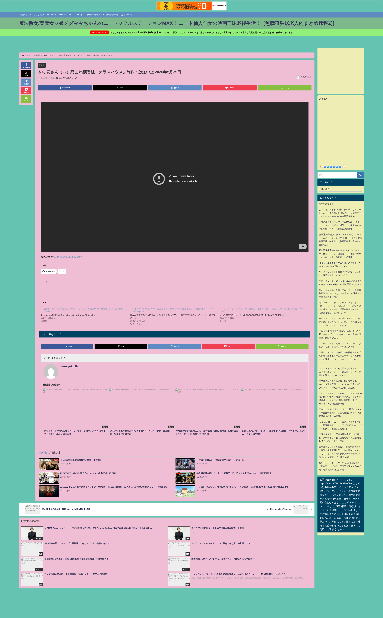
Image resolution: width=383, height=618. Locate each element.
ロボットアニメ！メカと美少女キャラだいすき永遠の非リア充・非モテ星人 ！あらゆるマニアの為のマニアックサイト (340, 321)
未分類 (42, 65)
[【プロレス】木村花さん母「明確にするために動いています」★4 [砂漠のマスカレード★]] (264, 315)
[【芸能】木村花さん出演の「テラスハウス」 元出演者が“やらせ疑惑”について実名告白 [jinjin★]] (85, 315)
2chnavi (323, 98)
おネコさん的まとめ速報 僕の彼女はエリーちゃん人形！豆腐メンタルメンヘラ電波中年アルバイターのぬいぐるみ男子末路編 (340, 212)
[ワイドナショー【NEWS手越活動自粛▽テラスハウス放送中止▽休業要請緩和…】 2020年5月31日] (174, 316)
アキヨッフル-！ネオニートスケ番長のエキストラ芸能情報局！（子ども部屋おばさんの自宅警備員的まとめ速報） (340, 412)
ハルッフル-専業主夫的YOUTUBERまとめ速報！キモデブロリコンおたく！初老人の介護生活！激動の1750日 (340, 334)
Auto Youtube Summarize (68, 257)
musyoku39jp (306, 77)
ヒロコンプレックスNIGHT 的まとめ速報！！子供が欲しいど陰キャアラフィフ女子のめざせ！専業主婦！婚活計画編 (340, 466)
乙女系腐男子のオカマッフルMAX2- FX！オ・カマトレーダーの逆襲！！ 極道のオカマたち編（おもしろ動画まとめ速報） (340, 225)
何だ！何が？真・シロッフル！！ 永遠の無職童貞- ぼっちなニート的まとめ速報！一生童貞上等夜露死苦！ (340, 293)
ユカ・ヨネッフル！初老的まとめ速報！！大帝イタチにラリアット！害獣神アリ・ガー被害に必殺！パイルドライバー (340, 371)
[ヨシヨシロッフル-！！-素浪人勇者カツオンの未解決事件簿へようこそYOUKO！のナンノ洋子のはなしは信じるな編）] (340, 425)
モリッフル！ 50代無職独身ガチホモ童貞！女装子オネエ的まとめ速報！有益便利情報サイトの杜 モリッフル (340, 437)
